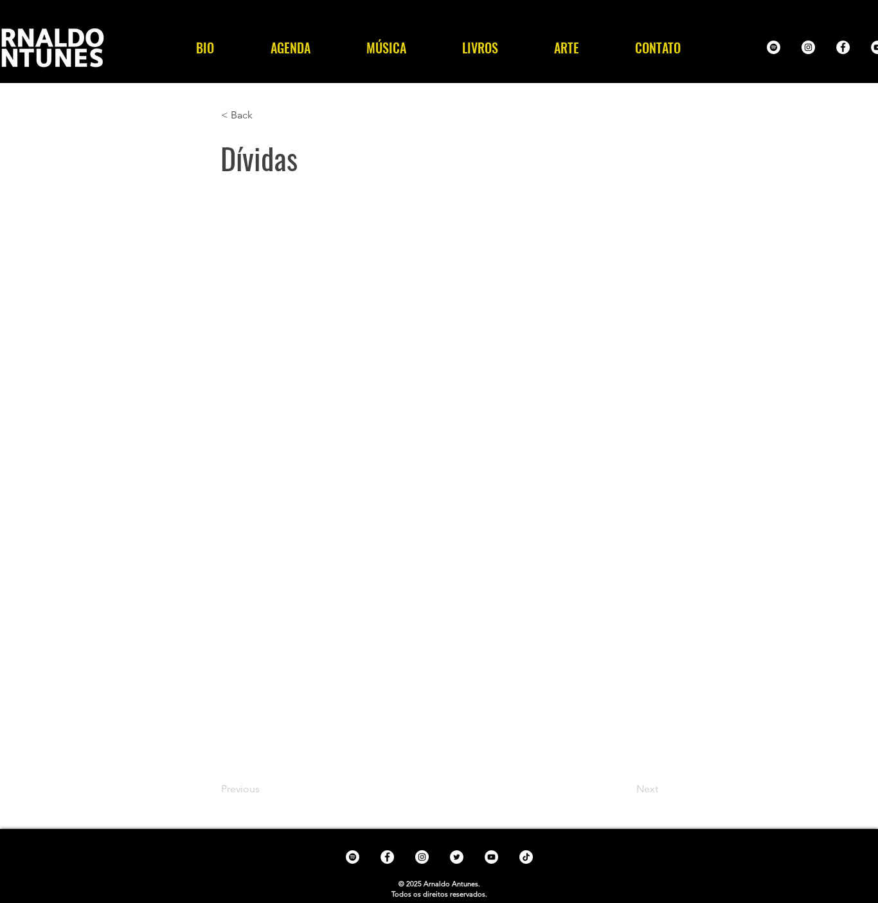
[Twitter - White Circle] (456, 857)
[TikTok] (526, 857)
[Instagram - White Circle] (808, 47)
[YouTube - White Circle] (491, 857)
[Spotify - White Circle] (773, 47)
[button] (386, 47)
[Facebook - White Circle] (843, 47)
